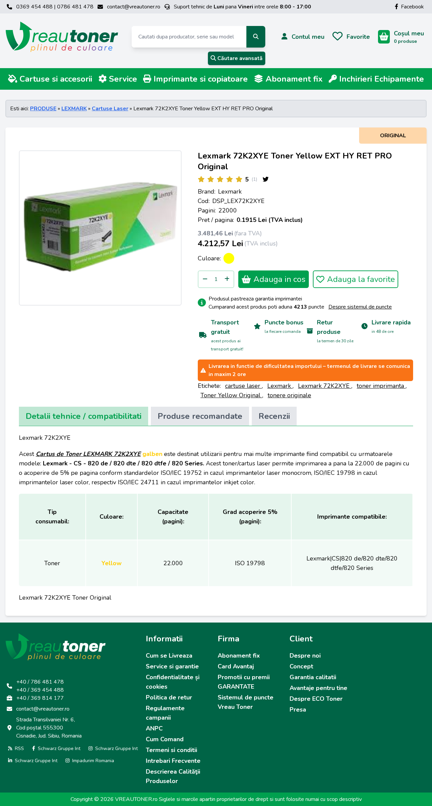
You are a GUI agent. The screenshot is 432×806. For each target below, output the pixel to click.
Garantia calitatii (313, 677)
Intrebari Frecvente (173, 761)
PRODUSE (43, 108)
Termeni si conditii (171, 750)
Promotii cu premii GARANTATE (244, 682)
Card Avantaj (236, 666)
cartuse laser (243, 386)
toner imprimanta (381, 386)
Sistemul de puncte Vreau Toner (245, 702)
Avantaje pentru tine (318, 688)
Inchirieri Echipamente (380, 79)
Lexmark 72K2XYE (324, 386)
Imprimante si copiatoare (199, 79)
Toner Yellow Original (231, 395)
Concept (301, 666)
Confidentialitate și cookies (172, 682)
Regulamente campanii (165, 713)
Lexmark (230, 192)
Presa (298, 710)
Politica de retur (169, 697)
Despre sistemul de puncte (360, 307)
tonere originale (289, 395)
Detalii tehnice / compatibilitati (83, 416)
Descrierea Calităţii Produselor (173, 776)
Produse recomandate (200, 416)
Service (122, 79)
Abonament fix (293, 79)
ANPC (154, 728)
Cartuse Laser (110, 108)
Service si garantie (172, 666)
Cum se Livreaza (169, 656)
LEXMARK (74, 108)
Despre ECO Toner (316, 699)
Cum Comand (165, 739)
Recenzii (274, 416)
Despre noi (305, 656)
